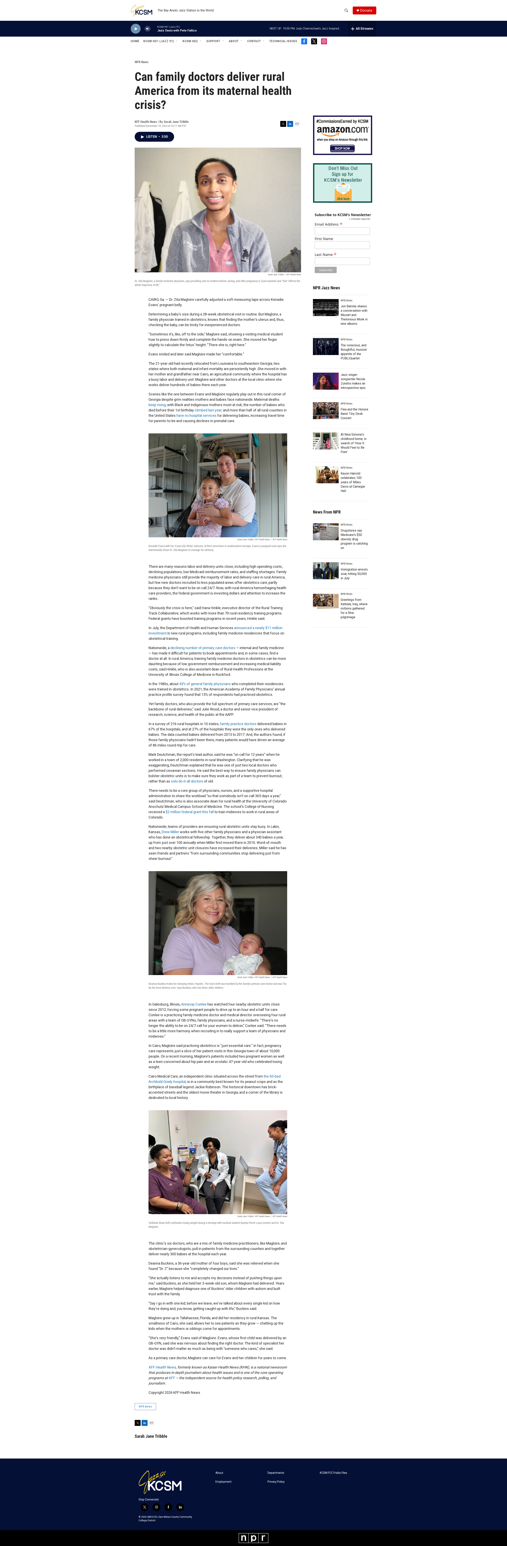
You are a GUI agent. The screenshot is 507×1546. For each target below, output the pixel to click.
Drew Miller (170, 832)
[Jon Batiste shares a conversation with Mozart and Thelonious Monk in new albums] (326, 307)
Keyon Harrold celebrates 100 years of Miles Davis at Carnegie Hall (353, 482)
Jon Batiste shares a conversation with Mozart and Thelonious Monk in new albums (354, 315)
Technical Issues (283, 41)
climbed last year (208, 410)
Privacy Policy (276, 1481)
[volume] (147, 28)
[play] (135, 29)
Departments (276, 1472)
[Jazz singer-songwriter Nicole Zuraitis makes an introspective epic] (326, 381)
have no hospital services (196, 415)
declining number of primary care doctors (202, 648)
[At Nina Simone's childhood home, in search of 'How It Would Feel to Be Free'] (326, 440)
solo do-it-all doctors (187, 781)
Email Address (329, 224)
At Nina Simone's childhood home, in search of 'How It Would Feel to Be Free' (353, 443)
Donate (366, 10)
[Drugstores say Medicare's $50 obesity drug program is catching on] (326, 531)
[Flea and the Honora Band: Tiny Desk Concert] (326, 410)
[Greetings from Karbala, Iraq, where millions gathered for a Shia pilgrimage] (326, 601)
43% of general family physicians (205, 684)
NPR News (142, 62)
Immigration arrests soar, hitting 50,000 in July (354, 574)
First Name (324, 239)
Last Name (326, 254)
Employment (223, 1481)
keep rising (157, 405)
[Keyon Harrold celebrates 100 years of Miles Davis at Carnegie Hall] (326, 474)
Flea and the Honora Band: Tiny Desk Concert (354, 413)
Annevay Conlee (194, 1004)
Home (135, 41)
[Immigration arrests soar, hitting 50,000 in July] (326, 570)
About (234, 41)
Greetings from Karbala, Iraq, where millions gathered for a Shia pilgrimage (354, 608)
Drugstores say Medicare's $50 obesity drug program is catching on (354, 539)
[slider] (153, 29)
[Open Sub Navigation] (177, 41)
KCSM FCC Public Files (333, 1472)
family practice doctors (238, 724)
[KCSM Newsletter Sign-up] (342, 183)
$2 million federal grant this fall (190, 812)
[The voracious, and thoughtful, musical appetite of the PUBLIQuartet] (326, 346)
